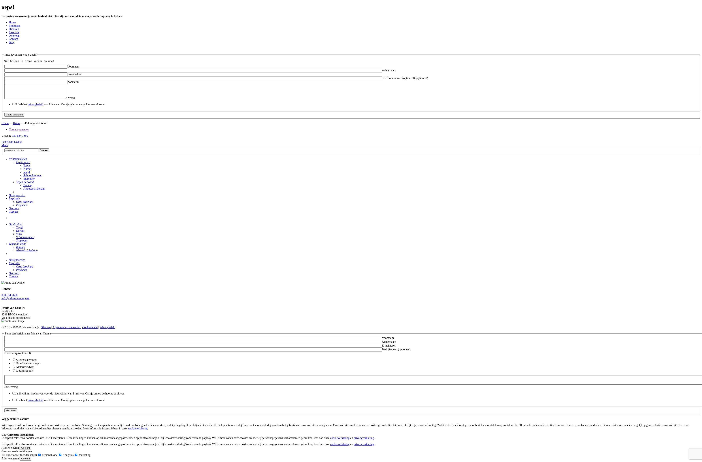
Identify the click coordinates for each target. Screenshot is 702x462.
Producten (14, 25)
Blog (11, 42)
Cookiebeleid (90, 327)
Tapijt (26, 165)
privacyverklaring (364, 437)
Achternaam (389, 70)
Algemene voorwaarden (66, 327)
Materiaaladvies (25, 367)
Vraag (71, 97)
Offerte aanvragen (26, 359)
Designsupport (24, 370)
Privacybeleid (107, 327)
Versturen (11, 410)
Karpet (27, 168)
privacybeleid (35, 104)
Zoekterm (73, 81)
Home (12, 22)
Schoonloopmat (32, 175)
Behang (27, 185)
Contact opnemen (19, 129)
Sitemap (46, 327)
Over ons (14, 35)
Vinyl (26, 172)
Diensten (14, 29)
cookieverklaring (138, 428)
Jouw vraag (11, 386)
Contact (13, 38)
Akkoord (25, 447)
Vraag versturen (14, 114)
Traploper (29, 178)
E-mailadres (74, 74)
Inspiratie (14, 32)
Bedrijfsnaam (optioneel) (396, 349)
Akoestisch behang (34, 188)
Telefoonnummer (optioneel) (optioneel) (405, 78)
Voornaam (73, 66)
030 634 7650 (20, 135)
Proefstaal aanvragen (28, 363)
